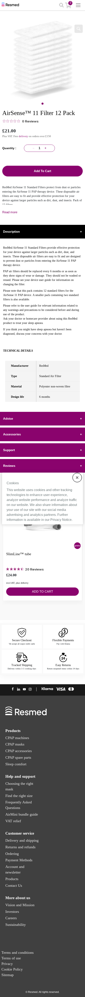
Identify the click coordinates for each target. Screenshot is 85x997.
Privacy (7, 964)
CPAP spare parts (18, 757)
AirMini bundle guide (21, 814)
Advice (42, 418)
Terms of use (11, 958)
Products (11, 879)
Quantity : (10, 148)
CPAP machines (17, 738)
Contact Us (13, 885)
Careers (11, 918)
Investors (12, 912)
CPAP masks (14, 744)
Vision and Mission (19, 905)
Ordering (12, 854)
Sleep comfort (15, 764)
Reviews (42, 465)
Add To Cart (42, 171)
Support (42, 450)
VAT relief (13, 821)
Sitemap (7, 975)
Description (42, 231)
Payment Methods (18, 860)
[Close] (77, 477)
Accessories (42, 434)
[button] (77, 545)
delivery (23, 136)
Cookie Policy (12, 969)
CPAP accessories (18, 751)
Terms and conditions (17, 952)
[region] (42, 498)
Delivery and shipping (22, 840)
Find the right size (19, 796)
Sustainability (15, 925)
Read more (9, 212)
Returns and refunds (20, 847)
